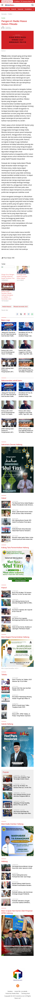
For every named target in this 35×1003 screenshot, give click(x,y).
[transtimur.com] (14, 5)
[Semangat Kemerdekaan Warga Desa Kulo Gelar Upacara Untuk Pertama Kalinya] (6, 867)
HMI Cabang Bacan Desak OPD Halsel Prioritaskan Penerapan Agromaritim (21, 521)
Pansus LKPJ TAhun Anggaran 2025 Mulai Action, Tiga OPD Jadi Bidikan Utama (25, 352)
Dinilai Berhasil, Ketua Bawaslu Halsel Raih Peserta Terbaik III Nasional (21, 529)
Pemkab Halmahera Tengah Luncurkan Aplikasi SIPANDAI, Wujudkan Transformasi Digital (22, 901)
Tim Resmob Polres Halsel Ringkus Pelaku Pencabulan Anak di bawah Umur (23, 504)
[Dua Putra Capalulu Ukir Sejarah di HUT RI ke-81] (6, 611)
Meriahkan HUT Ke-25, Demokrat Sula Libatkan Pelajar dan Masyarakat (25, 334)
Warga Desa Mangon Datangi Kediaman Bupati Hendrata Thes (8, 276)
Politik (3, 18)
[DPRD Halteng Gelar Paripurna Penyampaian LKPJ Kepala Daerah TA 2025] (8, 362)
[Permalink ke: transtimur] (2, 28)
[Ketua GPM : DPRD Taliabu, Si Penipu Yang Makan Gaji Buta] (4, 715)
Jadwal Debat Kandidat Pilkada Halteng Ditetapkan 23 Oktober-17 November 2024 (7, 295)
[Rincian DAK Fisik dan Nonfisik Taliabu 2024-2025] (5, 689)
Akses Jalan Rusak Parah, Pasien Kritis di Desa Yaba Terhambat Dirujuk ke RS (22, 512)
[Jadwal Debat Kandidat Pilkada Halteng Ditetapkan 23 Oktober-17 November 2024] (8, 286)
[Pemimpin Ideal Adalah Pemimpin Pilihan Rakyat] (23, 270)
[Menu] (2, 5)
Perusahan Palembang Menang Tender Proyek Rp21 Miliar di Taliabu (22, 697)
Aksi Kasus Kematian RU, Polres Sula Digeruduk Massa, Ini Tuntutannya (23, 812)
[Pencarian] (32, 5)
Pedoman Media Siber (12, 993)
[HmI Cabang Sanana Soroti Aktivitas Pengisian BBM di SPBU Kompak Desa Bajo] (6, 602)
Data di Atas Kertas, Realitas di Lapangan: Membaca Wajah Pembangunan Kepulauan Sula (21, 628)
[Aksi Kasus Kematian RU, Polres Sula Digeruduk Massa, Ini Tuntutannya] (7, 812)
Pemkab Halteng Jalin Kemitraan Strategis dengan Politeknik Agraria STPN (22, 893)
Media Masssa (6, 306)
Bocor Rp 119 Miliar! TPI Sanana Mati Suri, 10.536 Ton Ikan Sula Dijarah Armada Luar (21, 593)
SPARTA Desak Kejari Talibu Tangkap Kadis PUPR (20, 706)
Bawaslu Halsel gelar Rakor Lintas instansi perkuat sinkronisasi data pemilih (22, 538)
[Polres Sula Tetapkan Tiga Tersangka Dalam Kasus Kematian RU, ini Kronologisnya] (7, 778)
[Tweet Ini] (21, 314)
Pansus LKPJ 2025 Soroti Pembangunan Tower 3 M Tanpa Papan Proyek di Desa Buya (8, 352)
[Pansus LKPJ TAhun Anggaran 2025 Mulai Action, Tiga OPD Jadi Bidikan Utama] (26, 344)
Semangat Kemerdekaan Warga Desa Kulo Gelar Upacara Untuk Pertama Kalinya (22, 867)
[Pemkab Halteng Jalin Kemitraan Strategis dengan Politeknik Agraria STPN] (6, 893)
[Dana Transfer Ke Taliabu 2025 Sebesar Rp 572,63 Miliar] (5, 680)
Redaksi (10, 991)
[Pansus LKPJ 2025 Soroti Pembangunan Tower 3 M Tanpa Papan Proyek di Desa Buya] (8, 344)
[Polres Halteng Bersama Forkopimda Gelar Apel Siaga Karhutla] (6, 876)
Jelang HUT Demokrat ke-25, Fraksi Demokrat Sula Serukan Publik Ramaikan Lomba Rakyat (8, 334)
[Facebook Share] (17, 314)
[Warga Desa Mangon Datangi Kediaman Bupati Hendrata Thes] (8, 270)
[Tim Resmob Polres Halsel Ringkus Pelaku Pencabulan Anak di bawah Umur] (6, 504)
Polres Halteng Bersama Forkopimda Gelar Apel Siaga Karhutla (21, 875)
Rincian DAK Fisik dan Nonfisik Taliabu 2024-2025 (21, 689)
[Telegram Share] (28, 314)
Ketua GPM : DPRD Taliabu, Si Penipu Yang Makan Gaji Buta (21, 714)
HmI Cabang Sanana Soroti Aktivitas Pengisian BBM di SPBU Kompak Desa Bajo (22, 602)
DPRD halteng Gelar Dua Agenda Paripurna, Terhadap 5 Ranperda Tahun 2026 (26, 370)
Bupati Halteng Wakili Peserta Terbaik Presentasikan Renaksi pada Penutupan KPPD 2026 (21, 884)
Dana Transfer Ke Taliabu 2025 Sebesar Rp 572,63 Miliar (22, 680)
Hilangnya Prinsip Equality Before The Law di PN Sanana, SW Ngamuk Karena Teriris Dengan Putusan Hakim (23, 803)
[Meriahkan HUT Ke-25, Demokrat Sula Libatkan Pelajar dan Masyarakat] (26, 326)
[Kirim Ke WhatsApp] (32, 314)
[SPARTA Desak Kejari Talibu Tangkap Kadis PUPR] (4, 706)
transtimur (8, 27)
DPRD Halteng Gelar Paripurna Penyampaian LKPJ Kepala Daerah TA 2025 (8, 370)
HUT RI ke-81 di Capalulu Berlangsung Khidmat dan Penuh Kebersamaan (22, 619)
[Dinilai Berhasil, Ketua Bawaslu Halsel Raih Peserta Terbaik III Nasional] (6, 530)
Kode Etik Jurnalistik (21, 991)
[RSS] (17, 986)
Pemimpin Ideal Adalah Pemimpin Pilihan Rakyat (22, 276)
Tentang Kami (25, 993)
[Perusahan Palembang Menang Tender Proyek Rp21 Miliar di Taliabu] (5, 698)
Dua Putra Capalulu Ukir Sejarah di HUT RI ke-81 (22, 610)
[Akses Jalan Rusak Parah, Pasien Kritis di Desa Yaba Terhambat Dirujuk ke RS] (6, 513)
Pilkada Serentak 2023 (21, 306)
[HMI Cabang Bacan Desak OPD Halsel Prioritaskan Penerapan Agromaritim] (6, 521)
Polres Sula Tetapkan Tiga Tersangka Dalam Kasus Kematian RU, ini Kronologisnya (22, 778)
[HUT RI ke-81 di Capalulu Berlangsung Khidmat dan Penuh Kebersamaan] (6, 619)
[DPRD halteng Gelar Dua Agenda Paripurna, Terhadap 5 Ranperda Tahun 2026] (26, 362)
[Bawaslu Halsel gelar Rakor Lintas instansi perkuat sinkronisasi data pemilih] (6, 538)
